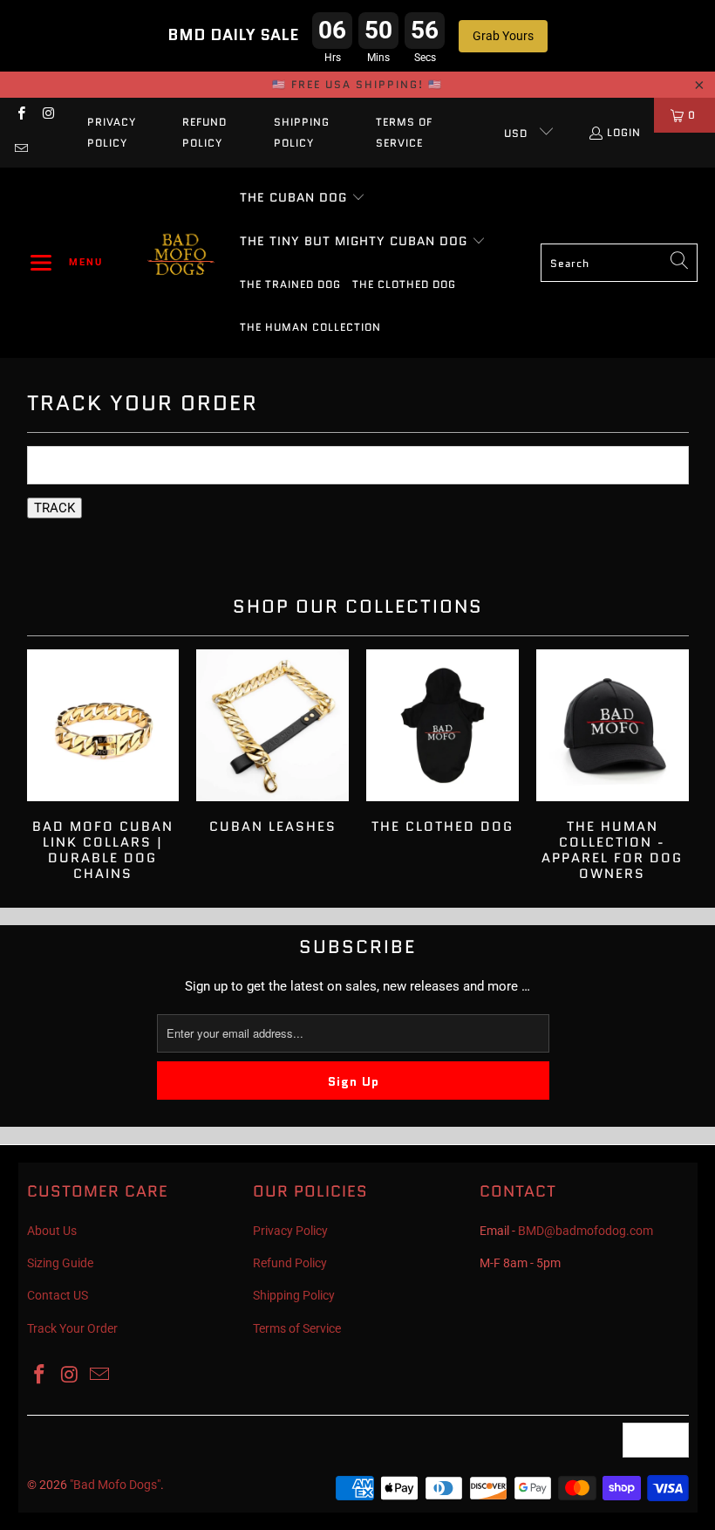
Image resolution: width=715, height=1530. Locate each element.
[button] (66, 263)
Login (624, 132)
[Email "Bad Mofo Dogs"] (20, 149)
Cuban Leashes (272, 742)
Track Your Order (72, 1328)
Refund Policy (204, 132)
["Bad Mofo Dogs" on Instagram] (47, 114)
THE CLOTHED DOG (442, 742)
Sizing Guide (60, 1263)
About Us (52, 1231)
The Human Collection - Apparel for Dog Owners (612, 765)
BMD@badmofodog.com (585, 1231)
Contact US (57, 1295)
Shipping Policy (302, 132)
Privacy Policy (111, 132)
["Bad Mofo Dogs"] (181, 262)
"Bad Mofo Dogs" (115, 1485)
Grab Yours (503, 36)
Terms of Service (404, 132)
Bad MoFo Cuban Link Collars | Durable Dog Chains (103, 765)
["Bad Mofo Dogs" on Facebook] (20, 114)
